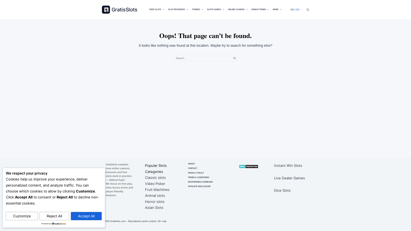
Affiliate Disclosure (199, 186)
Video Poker (155, 184)
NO (298, 9)
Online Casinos (236, 9)
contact (192, 168)
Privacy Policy (196, 173)
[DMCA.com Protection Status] (248, 166)
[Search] (308, 10)
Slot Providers (176, 9)
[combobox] (202, 58)
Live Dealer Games (289, 178)
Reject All (54, 216)
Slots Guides (214, 9)
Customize (22, 216)
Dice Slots (282, 190)
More (276, 9)
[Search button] (234, 58)
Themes (196, 9)
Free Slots (155, 9)
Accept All (86, 216)
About (191, 164)
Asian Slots (154, 207)
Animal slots (155, 195)
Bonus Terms (259, 9)
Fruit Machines (157, 190)
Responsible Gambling (200, 182)
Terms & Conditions (198, 177)
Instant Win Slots (288, 165)
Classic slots (155, 177)
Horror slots (155, 202)
